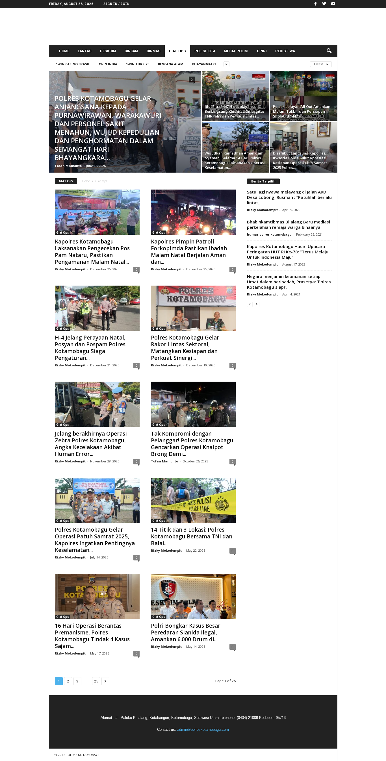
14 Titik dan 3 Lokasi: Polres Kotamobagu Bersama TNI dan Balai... (191, 536)
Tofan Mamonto (68, 166)
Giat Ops (62, 232)
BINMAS (154, 51)
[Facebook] (315, 4)
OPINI (262, 51)
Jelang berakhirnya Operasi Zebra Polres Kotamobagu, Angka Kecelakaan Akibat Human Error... (91, 444)
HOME (64, 51)
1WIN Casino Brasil (73, 64)
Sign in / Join (116, 4)
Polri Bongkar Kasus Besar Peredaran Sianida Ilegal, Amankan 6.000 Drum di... (185, 632)
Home (86, 181)
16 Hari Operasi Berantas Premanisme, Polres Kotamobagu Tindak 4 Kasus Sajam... (92, 636)
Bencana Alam (170, 64)
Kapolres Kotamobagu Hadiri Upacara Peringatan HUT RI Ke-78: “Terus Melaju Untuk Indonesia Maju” (287, 251)
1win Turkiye (137, 64)
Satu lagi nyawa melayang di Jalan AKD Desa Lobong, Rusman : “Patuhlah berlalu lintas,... (289, 197)
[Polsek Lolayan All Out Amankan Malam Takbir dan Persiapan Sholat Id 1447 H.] (303, 96)
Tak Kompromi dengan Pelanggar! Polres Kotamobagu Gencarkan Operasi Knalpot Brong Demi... (192, 444)
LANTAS (85, 51)
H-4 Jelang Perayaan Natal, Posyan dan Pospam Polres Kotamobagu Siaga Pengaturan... (90, 348)
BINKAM (131, 51)
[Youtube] (333, 4)
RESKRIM (108, 51)
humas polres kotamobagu (269, 234)
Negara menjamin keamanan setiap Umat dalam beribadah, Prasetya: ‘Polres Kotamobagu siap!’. (289, 281)
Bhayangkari (204, 64)
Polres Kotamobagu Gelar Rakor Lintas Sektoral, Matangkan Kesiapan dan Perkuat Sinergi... (185, 348)
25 (96, 681)
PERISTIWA (285, 51)
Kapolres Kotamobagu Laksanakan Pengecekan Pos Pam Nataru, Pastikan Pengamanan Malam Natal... (92, 252)
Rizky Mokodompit (70, 269)
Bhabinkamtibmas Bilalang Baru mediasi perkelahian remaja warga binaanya (288, 224)
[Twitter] (324, 4)
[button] (329, 51)
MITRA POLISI (236, 51)
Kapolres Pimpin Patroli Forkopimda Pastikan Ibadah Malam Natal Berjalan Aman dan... (189, 252)
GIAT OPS (177, 51)
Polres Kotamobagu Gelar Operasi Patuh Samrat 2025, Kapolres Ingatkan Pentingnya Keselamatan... (95, 540)
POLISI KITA (204, 51)
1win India (108, 64)
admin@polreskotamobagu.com (203, 729)
